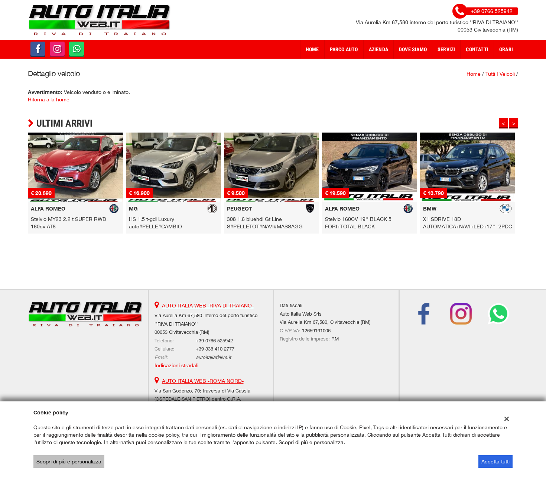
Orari (506, 49)
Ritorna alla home (48, 99)
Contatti (477, 49)
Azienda (378, 49)
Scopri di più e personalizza (68, 462)
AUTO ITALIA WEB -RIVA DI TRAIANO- (208, 306)
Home (312, 49)
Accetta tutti (495, 462)
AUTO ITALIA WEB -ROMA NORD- (203, 381)
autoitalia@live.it (213, 357)
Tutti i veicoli (500, 74)
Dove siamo (413, 49)
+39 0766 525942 (214, 340)
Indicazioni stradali (176, 365)
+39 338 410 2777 (215, 349)
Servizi (446, 49)
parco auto (344, 49)
